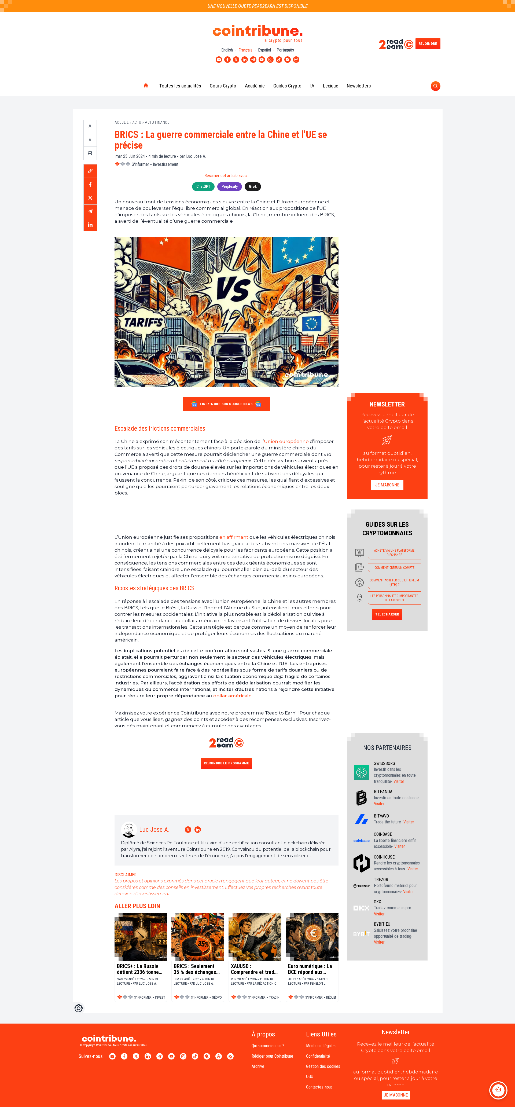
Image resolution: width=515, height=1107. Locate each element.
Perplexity (230, 186)
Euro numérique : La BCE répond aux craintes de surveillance (310, 969)
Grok (253, 186)
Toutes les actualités (180, 86)
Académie (255, 86)
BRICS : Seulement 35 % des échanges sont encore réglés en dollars (195, 969)
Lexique (330, 86)
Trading (275, 997)
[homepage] (134, 86)
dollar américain (232, 695)
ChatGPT (203, 186)
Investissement (165, 164)
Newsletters (359, 86)
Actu (136, 122)
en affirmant (233, 537)
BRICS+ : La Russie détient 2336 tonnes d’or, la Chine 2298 (139, 969)
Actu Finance (157, 122)
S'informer (140, 164)
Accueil (122, 122)
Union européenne (286, 441)
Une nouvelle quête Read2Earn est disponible (258, 6)
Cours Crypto (223, 86)
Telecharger (387, 614)
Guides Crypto (287, 86)
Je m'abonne (387, 484)
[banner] (227, 515)
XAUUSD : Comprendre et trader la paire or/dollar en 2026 (255, 969)
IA (312, 86)
